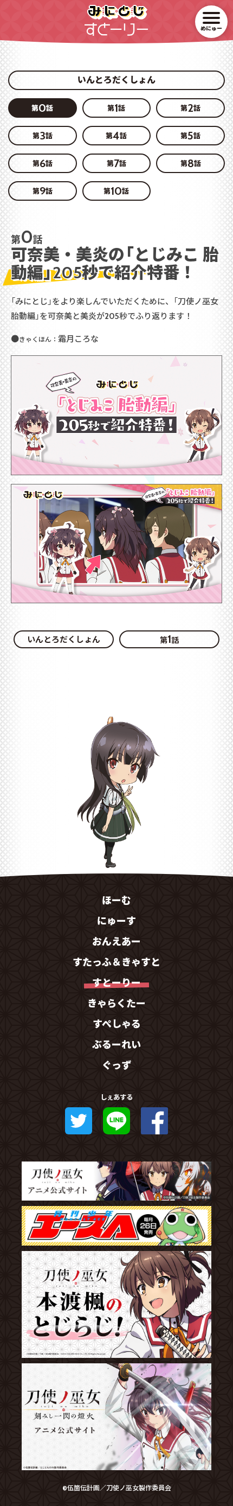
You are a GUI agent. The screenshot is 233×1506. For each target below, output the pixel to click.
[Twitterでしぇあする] (78, 1120)
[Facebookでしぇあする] (154, 1120)
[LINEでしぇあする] (116, 1120)
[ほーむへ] (116, 9)
